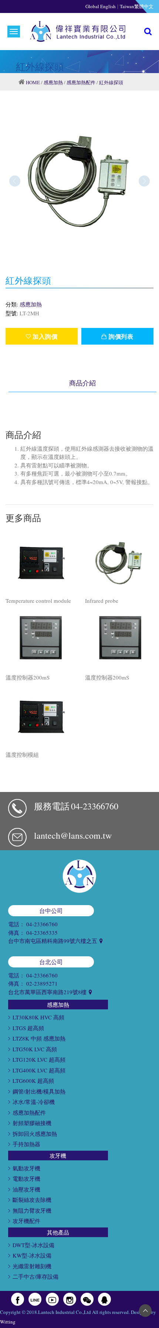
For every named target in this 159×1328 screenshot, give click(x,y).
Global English (100, 6)
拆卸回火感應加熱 (35, 1133)
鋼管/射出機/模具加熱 (39, 1091)
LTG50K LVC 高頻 (35, 1049)
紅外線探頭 (111, 82)
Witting (8, 1321)
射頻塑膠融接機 (32, 1123)
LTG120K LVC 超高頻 (39, 1059)
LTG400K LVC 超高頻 (39, 1070)
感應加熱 (53, 82)
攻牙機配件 (26, 1221)
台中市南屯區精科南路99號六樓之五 (53, 940)
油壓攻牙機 (26, 1189)
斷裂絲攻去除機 (32, 1199)
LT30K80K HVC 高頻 (38, 1017)
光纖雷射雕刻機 (32, 1266)
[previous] (14, 181)
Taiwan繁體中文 (136, 6)
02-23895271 (42, 983)
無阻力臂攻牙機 (32, 1210)
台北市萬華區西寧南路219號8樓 (48, 992)
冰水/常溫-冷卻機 (34, 1101)
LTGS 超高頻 (28, 1028)
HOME (33, 82)
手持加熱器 (26, 1144)
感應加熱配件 (81, 82)
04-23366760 (94, 806)
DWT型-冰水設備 (33, 1245)
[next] (144, 181)
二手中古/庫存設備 (35, 1276)
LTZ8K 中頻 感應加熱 (39, 1038)
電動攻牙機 (26, 1178)
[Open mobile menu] (13, 31)
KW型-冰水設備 (32, 1255)
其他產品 (58, 1232)
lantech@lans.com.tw (73, 835)
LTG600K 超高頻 (33, 1080)
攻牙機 (58, 1155)
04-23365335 (42, 932)
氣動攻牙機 (26, 1168)
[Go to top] (145, 1310)
